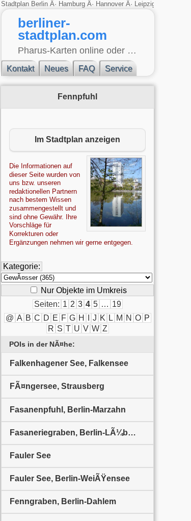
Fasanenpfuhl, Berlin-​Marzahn (68, 409)
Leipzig (144, 4)
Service (118, 68)
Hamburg (72, 4)
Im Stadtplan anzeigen (77, 139)
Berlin (40, 4)
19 (116, 304)
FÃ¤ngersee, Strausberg (57, 386)
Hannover (110, 4)
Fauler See (30, 455)
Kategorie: (21, 266)
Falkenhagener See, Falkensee (69, 363)
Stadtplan (16, 4)
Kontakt (20, 68)
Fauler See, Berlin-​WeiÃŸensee (70, 478)
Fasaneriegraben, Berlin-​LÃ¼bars (75, 432)
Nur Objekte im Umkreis (83, 290)
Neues (56, 68)
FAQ (86, 68)
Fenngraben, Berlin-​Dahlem (63, 501)
